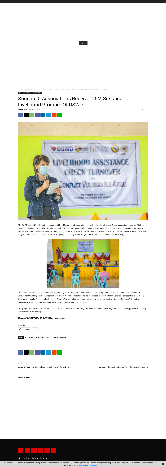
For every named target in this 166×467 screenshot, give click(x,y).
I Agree (94, 465)
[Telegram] (48, 115)
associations (29, 337)
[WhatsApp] (31, 115)
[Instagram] (138, 1)
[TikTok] (141, 1)
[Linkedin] (42, 115)
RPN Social (23, 109)
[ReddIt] (54, 115)
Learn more (83, 465)
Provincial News (36, 92)
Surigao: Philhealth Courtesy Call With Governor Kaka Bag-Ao (123, 367)
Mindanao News (30, 89)
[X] (143, 1)
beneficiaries (39, 337)
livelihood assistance (59, 337)
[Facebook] (135, 1)
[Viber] (37, 115)
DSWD (48, 337)
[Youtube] (146, 1)
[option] (83, 42)
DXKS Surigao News (45, 89)
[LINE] (59, 115)
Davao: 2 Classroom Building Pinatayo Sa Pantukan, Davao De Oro (44, 367)
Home (83, 43)
